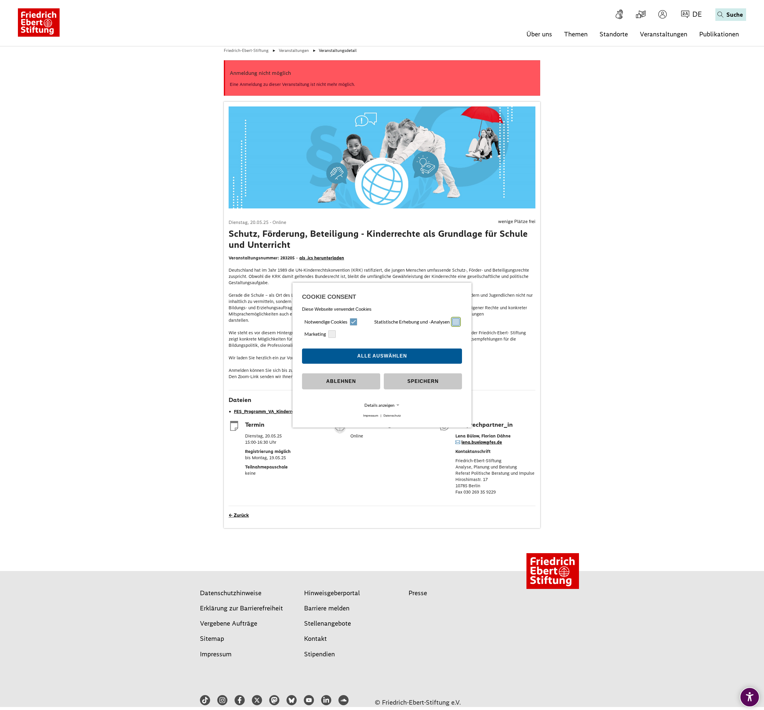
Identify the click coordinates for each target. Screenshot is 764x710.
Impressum (370, 415)
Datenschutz (392, 415)
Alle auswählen (382, 355)
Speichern (423, 381)
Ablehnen (341, 381)
